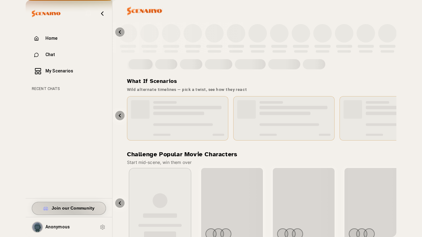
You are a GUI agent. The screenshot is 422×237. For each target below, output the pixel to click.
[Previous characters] (119, 32)
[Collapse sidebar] (102, 13)
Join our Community (73, 208)
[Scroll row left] (119, 203)
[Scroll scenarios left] (119, 115)
